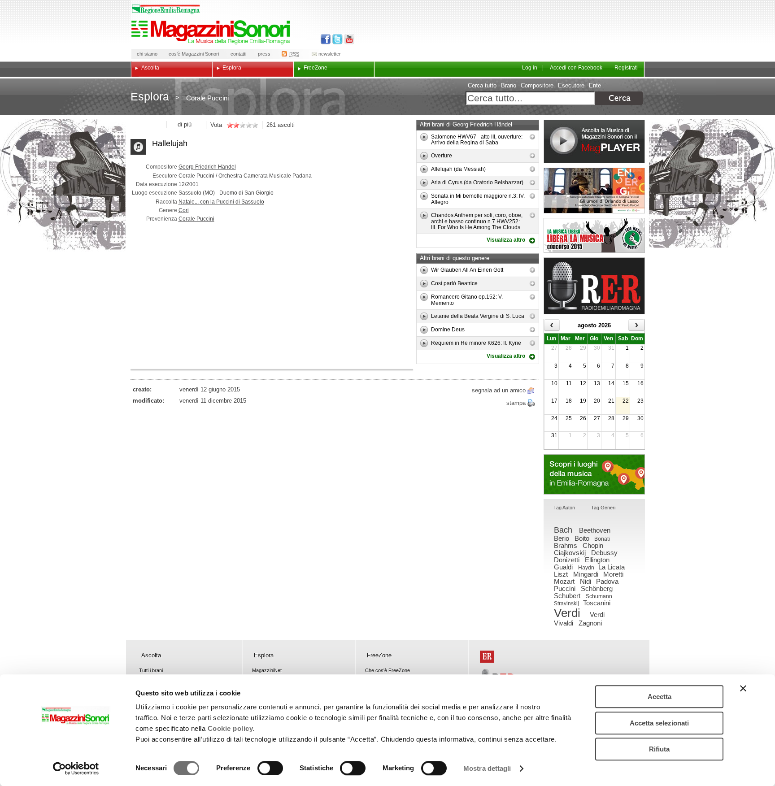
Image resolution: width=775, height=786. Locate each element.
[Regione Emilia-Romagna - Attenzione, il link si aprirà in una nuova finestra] (166, 9)
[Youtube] (347, 39)
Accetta (659, 696)
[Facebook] (326, 39)
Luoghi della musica (594, 474)
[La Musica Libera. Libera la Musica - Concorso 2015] (594, 235)
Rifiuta (659, 749)
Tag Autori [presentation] (564, 507)
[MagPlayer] (594, 141)
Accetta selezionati (659, 723)
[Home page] (212, 32)
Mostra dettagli (487, 768)
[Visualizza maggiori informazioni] (532, 136)
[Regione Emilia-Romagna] (487, 657)
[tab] (564, 508)
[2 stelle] (232, 125)
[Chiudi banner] (743, 688)
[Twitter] (336, 39)
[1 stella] (229, 125)
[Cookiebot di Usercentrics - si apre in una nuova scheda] (76, 768)
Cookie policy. (231, 728)
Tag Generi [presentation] (603, 507)
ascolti (286, 125)
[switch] (270, 768)
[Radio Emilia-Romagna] (594, 286)
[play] (424, 137)
